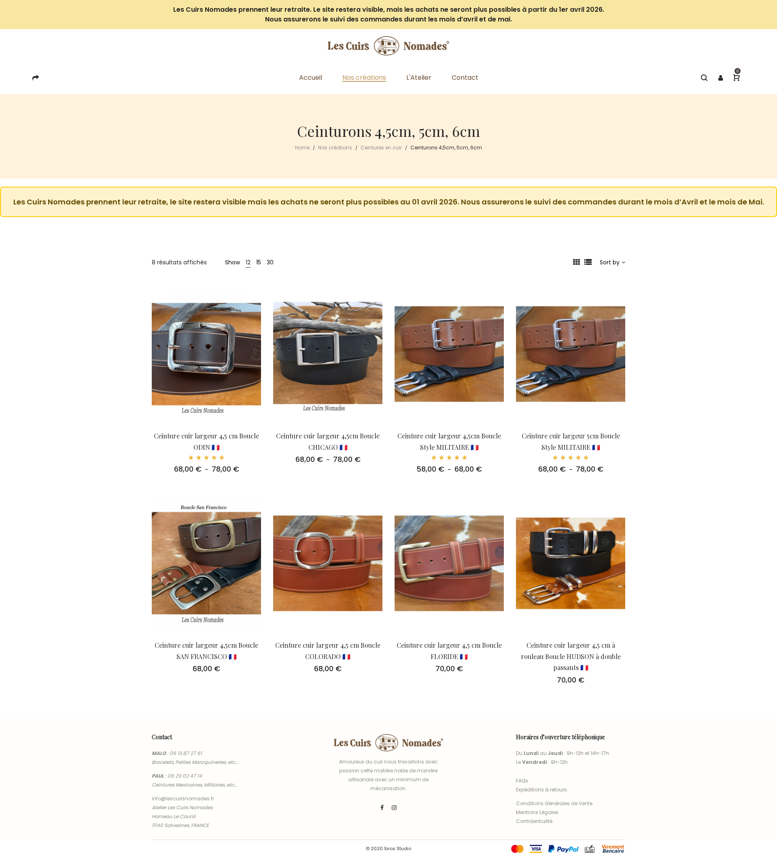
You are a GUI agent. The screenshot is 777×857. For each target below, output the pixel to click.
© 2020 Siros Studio (388, 848)
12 (248, 262)
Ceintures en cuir (381, 147)
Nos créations (335, 147)
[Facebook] (382, 808)
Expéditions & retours (541, 789)
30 (270, 262)
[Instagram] (394, 808)
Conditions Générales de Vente (554, 803)
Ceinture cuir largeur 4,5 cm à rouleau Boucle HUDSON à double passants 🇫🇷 (571, 656)
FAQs (522, 780)
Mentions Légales (537, 812)
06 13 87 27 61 (186, 753)
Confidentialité (534, 821)
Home (302, 147)
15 (258, 262)
